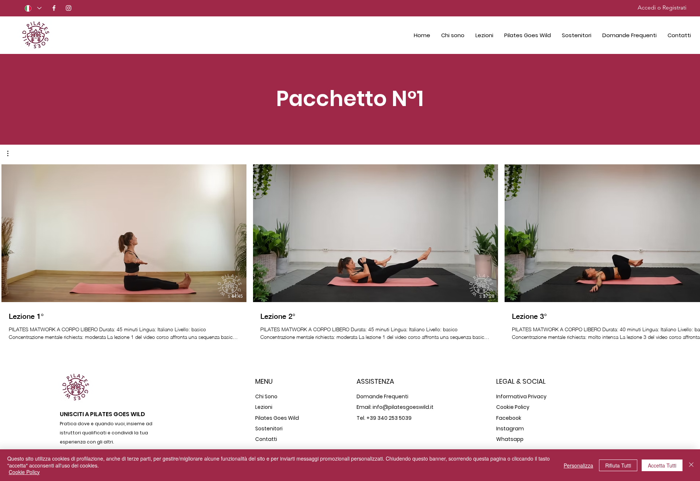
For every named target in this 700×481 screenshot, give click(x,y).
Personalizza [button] (578, 465)
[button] (11, 153)
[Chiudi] (691, 465)
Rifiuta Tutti (618, 465)
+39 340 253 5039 (389, 418)
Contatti (266, 439)
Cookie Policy (24, 472)
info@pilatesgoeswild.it (403, 407)
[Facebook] (54, 8)
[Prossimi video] (690, 232)
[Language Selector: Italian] (33, 8)
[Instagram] (68, 8)
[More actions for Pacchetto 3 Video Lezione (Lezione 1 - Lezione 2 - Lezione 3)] (11, 153)
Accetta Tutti (662, 465)
